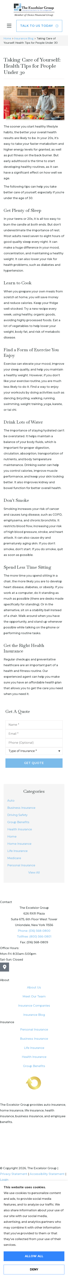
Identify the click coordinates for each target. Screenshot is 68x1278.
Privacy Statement (13, 1174)
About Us (34, 987)
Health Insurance (34, 1057)
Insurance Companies (34, 1005)
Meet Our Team (34, 996)
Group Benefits (34, 1066)
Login (4, 1179)
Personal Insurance (34, 1029)
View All (34, 872)
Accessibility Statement (47, 1174)
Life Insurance (34, 1048)
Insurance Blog (24, 38)
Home (7, 38)
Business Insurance (34, 1038)
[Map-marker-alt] (4, 967)
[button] (9, 25)
